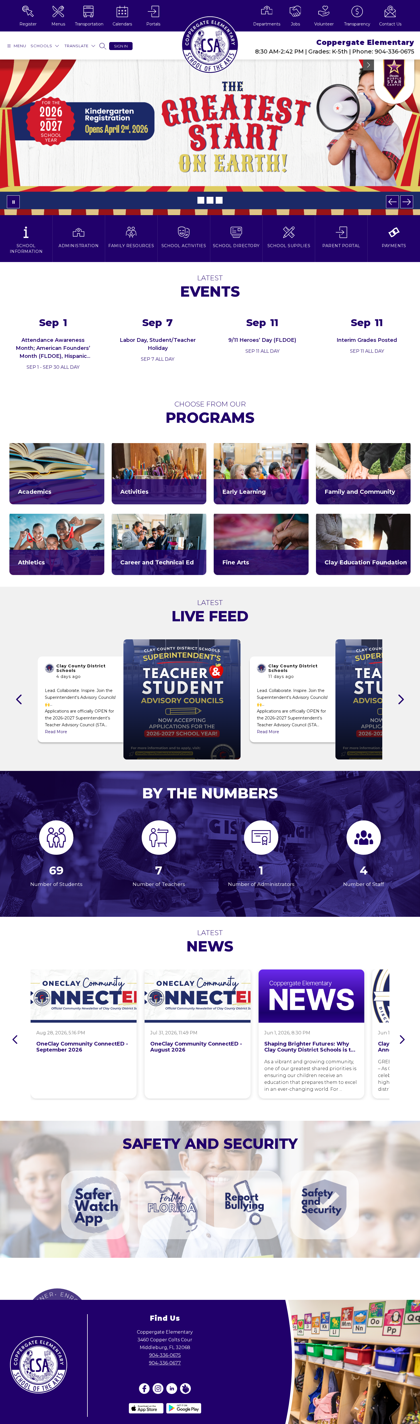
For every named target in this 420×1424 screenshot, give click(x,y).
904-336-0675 (165, 1355)
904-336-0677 (165, 1363)
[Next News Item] (402, 1039)
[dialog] (57, 473)
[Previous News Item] (15, 1039)
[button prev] (19, 699)
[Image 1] (200, 200)
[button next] (401, 699)
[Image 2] (210, 200)
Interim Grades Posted (367, 340)
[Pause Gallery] (13, 201)
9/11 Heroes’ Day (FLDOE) (262, 340)
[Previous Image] (392, 201)
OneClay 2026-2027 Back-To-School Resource (210, 162)
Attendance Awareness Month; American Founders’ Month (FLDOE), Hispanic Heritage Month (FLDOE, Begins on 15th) (53, 356)
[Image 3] (219, 200)
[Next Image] (406, 201)
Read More (56, 731)
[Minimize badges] (368, 65)
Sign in (121, 46)
